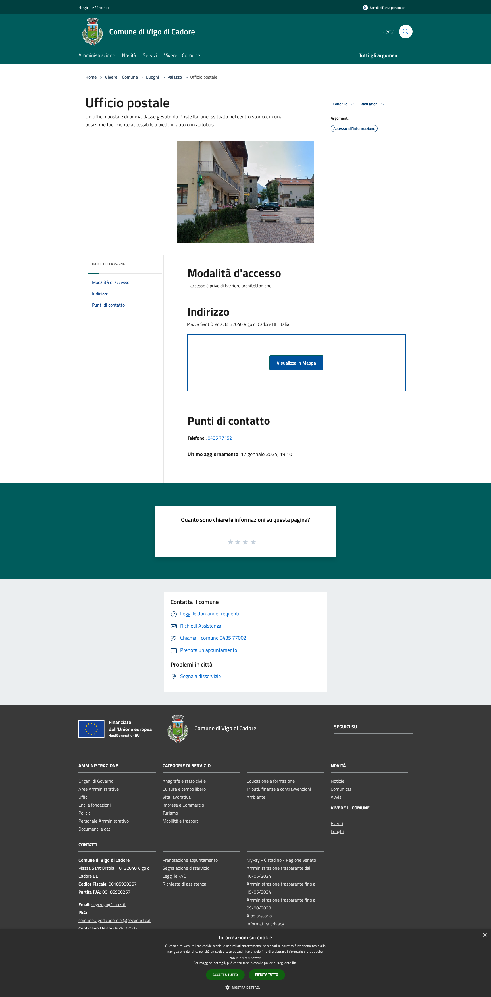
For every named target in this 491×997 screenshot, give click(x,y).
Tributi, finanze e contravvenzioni (279, 789)
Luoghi (152, 77)
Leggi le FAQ (174, 876)
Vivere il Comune (122, 77)
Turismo (170, 812)
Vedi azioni (370, 104)
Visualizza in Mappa (296, 362)
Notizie (337, 781)
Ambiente (256, 797)
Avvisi (336, 797)
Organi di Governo (95, 781)
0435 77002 (125, 928)
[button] (245, 987)
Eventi (337, 823)
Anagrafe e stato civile (184, 781)
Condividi (341, 104)
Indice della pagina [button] (108, 264)
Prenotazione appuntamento (190, 860)
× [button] (484, 935)
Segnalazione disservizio (186, 868)
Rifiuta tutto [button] (266, 974)
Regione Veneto (93, 7)
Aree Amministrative (98, 789)
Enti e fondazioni (94, 805)
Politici (84, 812)
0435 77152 (220, 437)
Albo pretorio (259, 915)
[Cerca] (406, 31)
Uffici (83, 797)
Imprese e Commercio (183, 805)
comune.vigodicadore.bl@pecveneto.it (114, 920)
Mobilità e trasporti (181, 820)
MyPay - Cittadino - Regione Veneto (281, 860)
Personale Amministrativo (103, 820)
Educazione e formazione (271, 781)
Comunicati (342, 789)
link (294, 962)
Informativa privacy (265, 923)
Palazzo (174, 77)
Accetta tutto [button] (225, 974)
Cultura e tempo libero (184, 789)
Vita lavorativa (177, 797)
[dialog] (245, 963)
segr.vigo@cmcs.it (108, 904)
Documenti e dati (94, 828)
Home (91, 77)
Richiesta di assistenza (184, 884)
